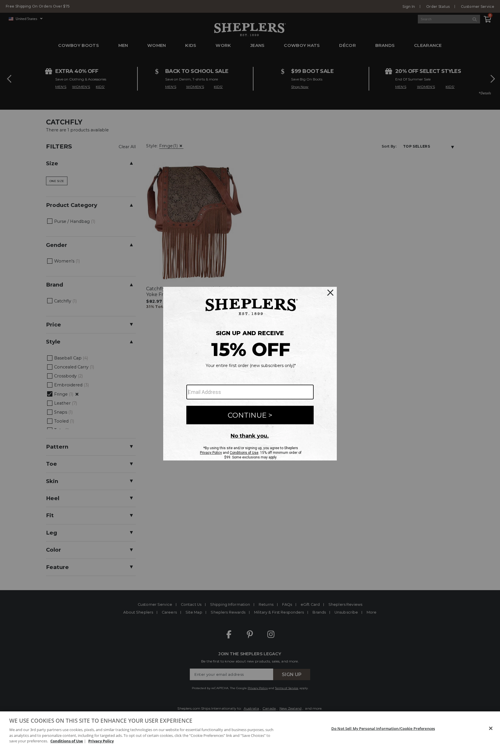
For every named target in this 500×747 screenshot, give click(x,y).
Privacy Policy (101, 741)
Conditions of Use (66, 741)
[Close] (490, 728)
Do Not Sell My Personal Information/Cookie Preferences (383, 728)
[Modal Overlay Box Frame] (250, 373)
